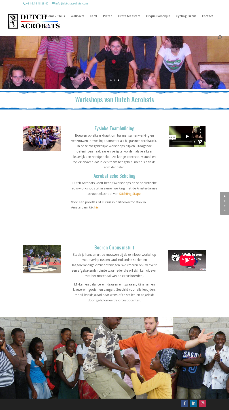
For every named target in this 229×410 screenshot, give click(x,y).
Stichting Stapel (130, 193)
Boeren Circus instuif (114, 247)
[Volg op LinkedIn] (193, 403)
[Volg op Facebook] (184, 403)
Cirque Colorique (158, 16)
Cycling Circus (186, 16)
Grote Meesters (129, 16)
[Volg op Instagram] (202, 403)
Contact (207, 16)
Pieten (107, 16)
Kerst (93, 16)
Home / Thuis (55, 16)
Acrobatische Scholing (114, 175)
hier (97, 207)
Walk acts (77, 16)
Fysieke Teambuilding (114, 128)
